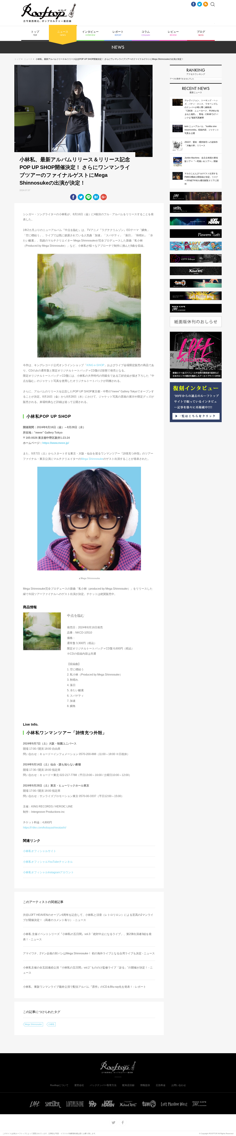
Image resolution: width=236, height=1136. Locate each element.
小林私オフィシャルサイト (39, 851)
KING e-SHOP (95, 365)
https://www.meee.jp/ (55, 442)
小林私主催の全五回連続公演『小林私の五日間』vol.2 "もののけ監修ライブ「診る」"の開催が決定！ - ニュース (88, 970)
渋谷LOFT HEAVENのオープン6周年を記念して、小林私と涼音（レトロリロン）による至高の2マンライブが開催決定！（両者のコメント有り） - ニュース (88, 917)
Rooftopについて (59, 1085)
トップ (35, 33)
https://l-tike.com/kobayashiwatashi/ (44, 827)
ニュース (62, 33)
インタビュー (90, 33)
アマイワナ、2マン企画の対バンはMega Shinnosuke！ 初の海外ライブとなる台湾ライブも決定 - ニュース (89, 953)
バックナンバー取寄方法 (103, 1085)
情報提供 (145, 1085)
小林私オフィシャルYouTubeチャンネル (48, 861)
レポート (118, 33)
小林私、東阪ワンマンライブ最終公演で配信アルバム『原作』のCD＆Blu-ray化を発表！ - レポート (84, 986)
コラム (145, 33)
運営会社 (79, 1085)
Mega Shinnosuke (92, 458)
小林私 (51, 1024)
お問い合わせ (178, 1085)
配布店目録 (128, 1085)
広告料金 (161, 1085)
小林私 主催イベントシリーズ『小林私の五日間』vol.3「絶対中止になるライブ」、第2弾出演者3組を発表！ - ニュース (87, 937)
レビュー (173, 33)
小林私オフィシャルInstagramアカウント (48, 872)
